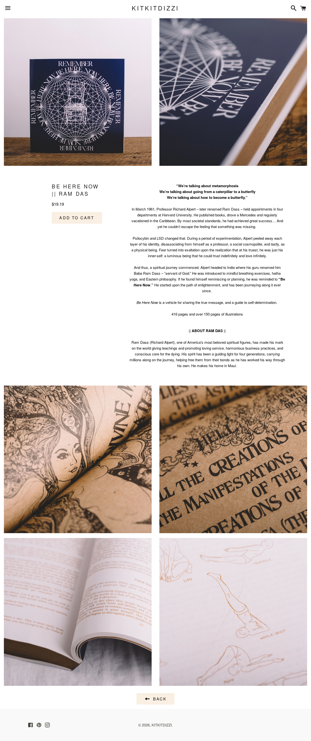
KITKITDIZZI (155, 8)
